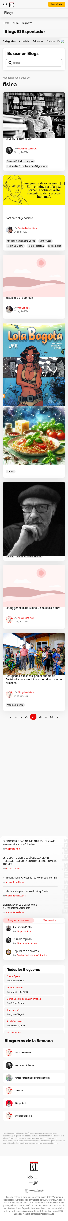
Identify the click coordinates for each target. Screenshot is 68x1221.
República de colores (26, 951)
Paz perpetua (54, 245)
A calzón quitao (14, 1021)
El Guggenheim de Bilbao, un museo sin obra (33, 608)
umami (10, 471)
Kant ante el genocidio (19, 218)
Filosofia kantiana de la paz (21, 240)
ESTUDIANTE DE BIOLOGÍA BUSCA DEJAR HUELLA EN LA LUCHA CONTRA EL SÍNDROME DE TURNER (30, 861)
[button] (63, 41)
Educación (38, 41)
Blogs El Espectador (25, 31)
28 (40, 716)
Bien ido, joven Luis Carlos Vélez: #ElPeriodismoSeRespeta (20, 906)
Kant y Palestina (36, 245)
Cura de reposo (22, 939)
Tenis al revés (13, 1010)
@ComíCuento (17, 1003)
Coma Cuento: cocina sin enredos (24, 998)
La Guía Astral (14, 1032)
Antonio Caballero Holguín (20, 161)
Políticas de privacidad (28, 1199)
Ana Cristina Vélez (26, 618)
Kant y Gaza (45, 240)
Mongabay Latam (26, 692)
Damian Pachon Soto (27, 228)
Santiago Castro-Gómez (29, 556)
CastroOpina (13, 976)
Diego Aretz (21, 1103)
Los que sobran (14, 987)
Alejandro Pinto (13, 848)
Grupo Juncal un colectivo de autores (32, 1077)
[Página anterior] (10, 717)
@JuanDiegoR (17, 1014)
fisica (15, 23)
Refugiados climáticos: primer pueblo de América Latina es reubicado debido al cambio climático (34, 679)
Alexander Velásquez (27, 148)
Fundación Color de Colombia (32, 955)
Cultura (51, 41)
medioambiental (15, 704)
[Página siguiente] (57, 717)
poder (10, 556)
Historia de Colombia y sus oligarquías (27, 166)
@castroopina (17, 980)
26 (26, 716)
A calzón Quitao (17, 1025)
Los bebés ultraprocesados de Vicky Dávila (26, 891)
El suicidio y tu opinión (19, 298)
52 (51, 716)
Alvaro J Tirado (13, 868)
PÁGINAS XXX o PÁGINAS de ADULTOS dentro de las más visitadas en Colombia (29, 842)
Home (6, 23)
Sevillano (19, 1090)
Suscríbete (56, 4)
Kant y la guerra (15, 245)
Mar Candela (23, 307)
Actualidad (24, 41)
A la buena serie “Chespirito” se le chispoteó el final (30, 877)
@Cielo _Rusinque (19, 992)
